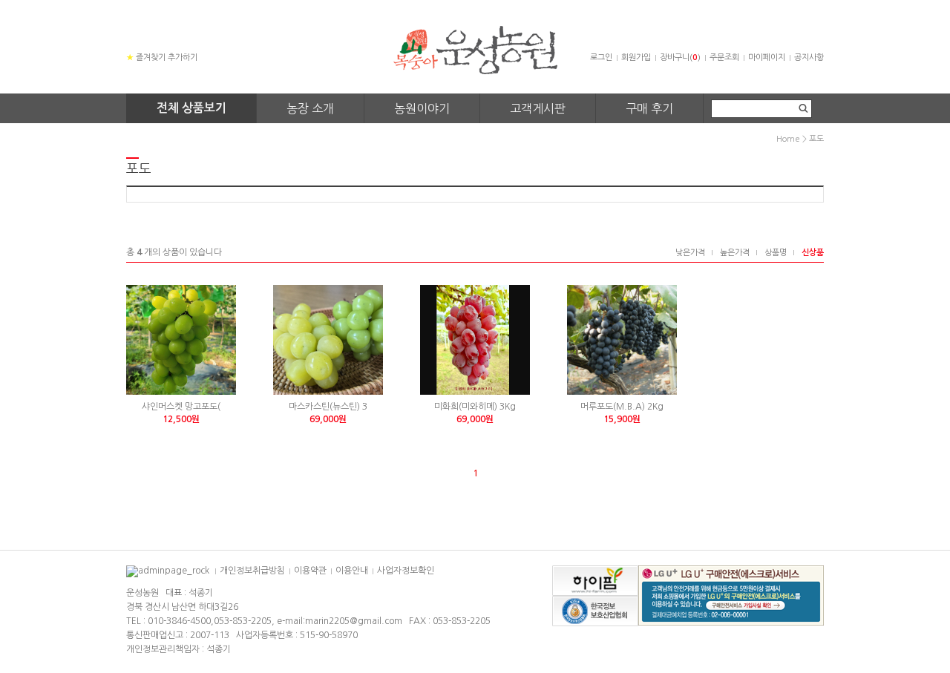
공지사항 (809, 57)
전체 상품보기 (191, 108)
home (788, 139)
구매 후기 (649, 108)
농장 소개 (310, 108)
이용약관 (310, 570)
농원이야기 (422, 108)
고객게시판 (538, 108)
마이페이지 (766, 57)
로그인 (601, 57)
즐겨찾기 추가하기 (161, 57)
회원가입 (636, 57)
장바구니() (680, 57)
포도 (816, 139)
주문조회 (724, 57)
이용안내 (351, 570)
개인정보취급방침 (252, 570)
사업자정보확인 (405, 570)
